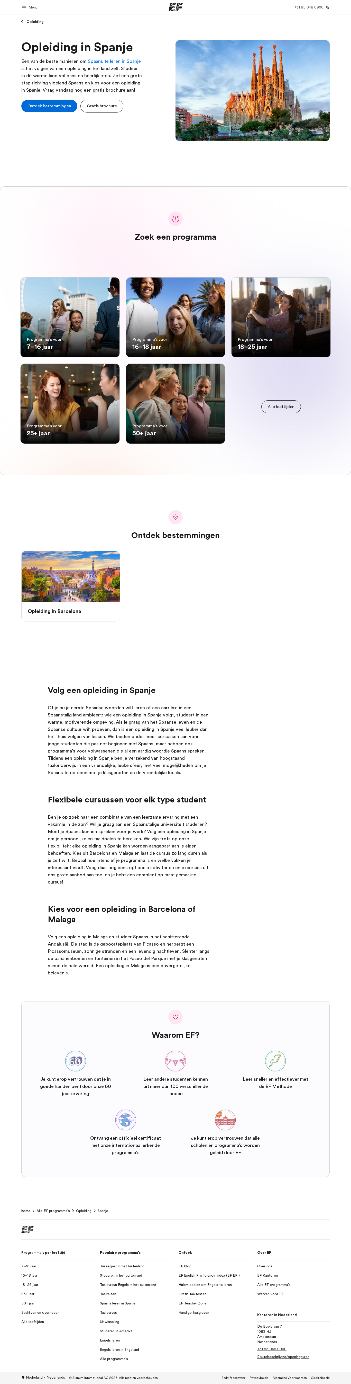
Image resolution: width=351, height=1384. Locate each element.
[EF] (176, 7)
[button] (30, 7)
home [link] (25, 1211)
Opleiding (35, 22)
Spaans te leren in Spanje (114, 61)
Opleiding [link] (83, 1211)
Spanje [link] (103, 1211)
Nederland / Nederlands (45, 1377)
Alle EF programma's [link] (53, 1211)
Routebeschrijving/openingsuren (283, 1357)
